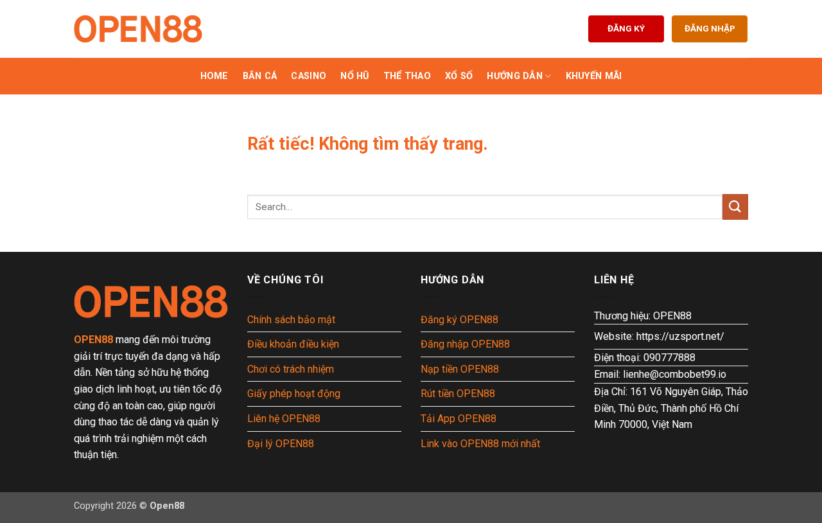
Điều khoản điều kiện (293, 344)
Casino (308, 76)
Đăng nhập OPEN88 (465, 344)
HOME (214, 76)
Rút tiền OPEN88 (458, 393)
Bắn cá (260, 76)
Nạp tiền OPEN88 (460, 369)
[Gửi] (735, 206)
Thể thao (407, 76)
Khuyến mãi (594, 76)
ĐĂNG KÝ (626, 28)
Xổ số (459, 76)
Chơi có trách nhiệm (290, 369)
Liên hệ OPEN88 (283, 418)
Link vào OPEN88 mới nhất (480, 444)
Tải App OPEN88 (458, 418)
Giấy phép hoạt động (293, 393)
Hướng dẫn (515, 76)
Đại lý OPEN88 (280, 444)
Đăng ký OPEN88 (459, 320)
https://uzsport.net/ (680, 336)
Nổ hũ (354, 76)
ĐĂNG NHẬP (710, 28)
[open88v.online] (138, 29)
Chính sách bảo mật (291, 320)
